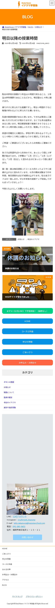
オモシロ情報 (9, 382)
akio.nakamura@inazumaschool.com (29, 523)
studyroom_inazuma (26, 520)
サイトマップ (17, 596)
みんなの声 (6, 569)
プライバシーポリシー (34, 596)
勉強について (9, 392)
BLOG (4, 585)
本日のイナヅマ (33, 239)
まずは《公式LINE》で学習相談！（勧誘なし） (27, 311)
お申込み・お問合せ (27, 362)
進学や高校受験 (10, 408)
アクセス (5, 580)
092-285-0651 (19, 526)
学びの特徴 (27, 342)
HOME (27, 321)
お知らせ (21, 239)
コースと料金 (27, 331)
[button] (27, 537)
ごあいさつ (27, 352)
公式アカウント (20, 516)
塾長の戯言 (8, 397)
